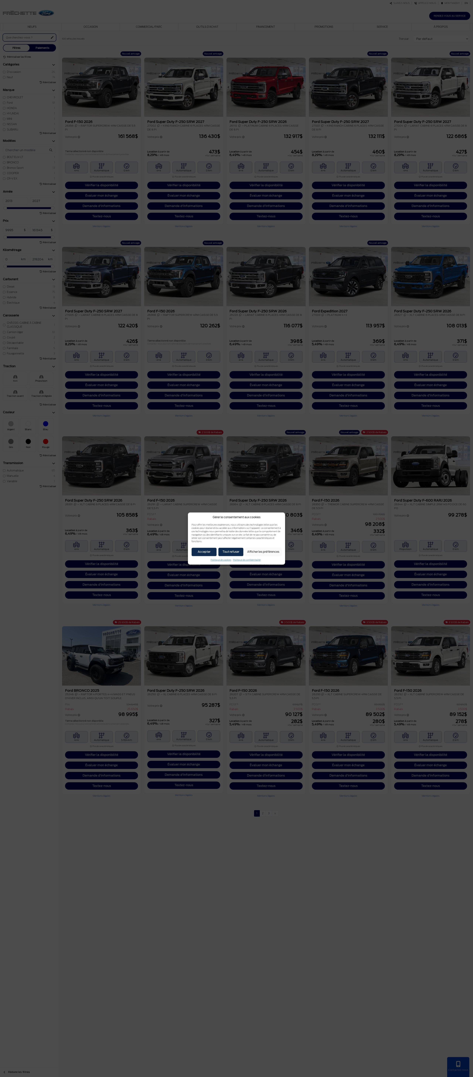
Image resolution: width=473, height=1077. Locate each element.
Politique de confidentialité (247, 559)
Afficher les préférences (263, 551)
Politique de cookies (221, 559)
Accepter (204, 551)
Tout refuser (230, 551)
